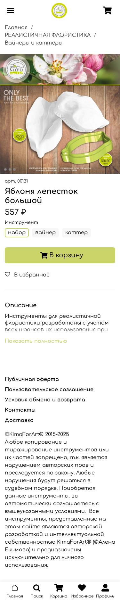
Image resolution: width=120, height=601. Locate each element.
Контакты (20, 410)
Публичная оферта (32, 379)
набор (17, 232)
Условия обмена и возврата (45, 400)
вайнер (45, 232)
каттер (76, 232)
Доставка (19, 420)
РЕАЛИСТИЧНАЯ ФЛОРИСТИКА (48, 35)
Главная (16, 27)
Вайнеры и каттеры (33, 43)
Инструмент (21, 222)
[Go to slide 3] (14, 169)
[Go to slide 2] (10, 169)
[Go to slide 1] (5, 169)
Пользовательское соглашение (49, 389)
